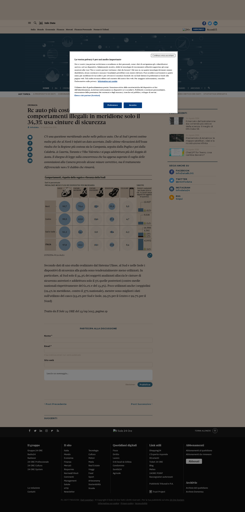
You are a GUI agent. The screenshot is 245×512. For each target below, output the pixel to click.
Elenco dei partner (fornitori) (87, 95)
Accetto (133, 105)
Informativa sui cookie (107, 81)
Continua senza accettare (163, 55)
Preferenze (113, 105)
